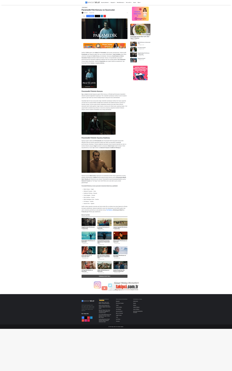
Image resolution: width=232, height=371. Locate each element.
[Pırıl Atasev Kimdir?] (133, 49)
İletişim (134, 303)
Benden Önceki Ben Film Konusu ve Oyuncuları (119, 271)
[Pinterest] (104, 16)
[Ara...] (142, 2)
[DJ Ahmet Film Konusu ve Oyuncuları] (104, 222)
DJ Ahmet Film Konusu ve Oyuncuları (103, 227)
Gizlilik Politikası (136, 307)
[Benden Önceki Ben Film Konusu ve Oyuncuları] (120, 265)
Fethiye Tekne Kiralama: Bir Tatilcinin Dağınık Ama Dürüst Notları (104, 307)
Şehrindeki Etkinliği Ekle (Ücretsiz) (138, 312)
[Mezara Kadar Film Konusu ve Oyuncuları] (120, 236)
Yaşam (134, 2)
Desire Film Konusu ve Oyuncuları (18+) (87, 256)
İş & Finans (118, 319)
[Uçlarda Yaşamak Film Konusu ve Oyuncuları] (120, 222)
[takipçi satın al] (105, 45)
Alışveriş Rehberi (104, 2)
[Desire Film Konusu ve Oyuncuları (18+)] (89, 250)
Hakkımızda (135, 301)
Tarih (117, 317)
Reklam (134, 305)
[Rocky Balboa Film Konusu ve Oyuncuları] (89, 236)
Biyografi (113, 2)
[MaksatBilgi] (92, 2)
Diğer (139, 2)
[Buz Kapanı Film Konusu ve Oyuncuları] (120, 250)
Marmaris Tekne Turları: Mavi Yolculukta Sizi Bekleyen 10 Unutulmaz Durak (104, 311)
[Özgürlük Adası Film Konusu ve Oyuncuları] (89, 222)
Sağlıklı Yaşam (119, 315)
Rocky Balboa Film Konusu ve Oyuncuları (88, 241)
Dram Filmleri (84, 7)
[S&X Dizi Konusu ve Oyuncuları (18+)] (133, 44)
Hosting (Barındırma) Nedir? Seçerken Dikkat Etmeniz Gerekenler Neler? (104, 320)
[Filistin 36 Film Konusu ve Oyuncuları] (104, 265)
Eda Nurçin (86, 12)
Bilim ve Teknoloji (119, 313)
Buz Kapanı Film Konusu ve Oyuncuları (119, 256)
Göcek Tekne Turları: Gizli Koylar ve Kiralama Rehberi (104, 303)
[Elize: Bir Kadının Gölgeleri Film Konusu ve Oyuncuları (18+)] (104, 250)
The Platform (109, 210)
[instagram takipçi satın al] (116, 285)
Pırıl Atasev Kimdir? (142, 47)
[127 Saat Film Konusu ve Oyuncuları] (89, 265)
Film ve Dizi (128, 2)
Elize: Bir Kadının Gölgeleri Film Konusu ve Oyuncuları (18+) (103, 256)
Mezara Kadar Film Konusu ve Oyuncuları (120, 241)
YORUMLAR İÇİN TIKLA (104, 276)
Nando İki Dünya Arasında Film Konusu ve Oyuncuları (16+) (103, 242)
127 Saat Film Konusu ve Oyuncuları (87, 271)
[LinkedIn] (102, 16)
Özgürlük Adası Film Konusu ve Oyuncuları (88, 227)
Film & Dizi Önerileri (120, 303)
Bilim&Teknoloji (120, 2)
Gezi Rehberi (118, 309)
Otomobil (118, 321)
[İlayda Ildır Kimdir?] (133, 60)
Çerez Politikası (136, 309)
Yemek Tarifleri (119, 307)
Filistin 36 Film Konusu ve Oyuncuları (103, 271)
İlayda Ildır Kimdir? (141, 58)
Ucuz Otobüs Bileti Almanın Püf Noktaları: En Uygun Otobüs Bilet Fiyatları (105, 316)
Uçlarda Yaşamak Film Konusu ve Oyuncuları (120, 227)
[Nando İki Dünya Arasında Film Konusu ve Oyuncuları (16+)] (104, 236)
